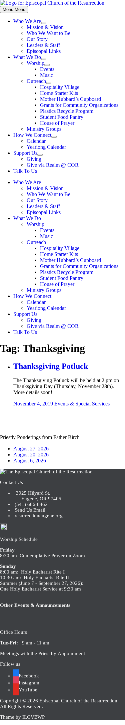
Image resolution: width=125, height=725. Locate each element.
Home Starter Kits (59, 93)
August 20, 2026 (31, 454)
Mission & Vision (45, 27)
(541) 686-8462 (30, 504)
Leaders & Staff (43, 45)
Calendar (36, 141)
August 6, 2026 (29, 460)
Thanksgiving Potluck (50, 366)
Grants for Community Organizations (79, 105)
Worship (35, 63)
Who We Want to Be (48, 33)
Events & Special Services (82, 403)
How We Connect (32, 135)
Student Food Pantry (61, 117)
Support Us (25, 153)
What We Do (27, 57)
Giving (34, 159)
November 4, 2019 (33, 403)
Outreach (36, 81)
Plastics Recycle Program (66, 111)
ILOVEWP (33, 717)
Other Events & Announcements (35, 605)
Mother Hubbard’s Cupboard (70, 99)
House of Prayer (57, 123)
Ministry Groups (44, 129)
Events (47, 69)
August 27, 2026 (31, 448)
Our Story (37, 39)
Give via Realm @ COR (53, 165)
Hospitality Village (59, 87)
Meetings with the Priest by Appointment (42, 653)
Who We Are (27, 21)
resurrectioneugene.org (39, 515)
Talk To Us (25, 171)
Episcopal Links (44, 51)
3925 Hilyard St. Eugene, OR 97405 (37, 495)
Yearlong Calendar (46, 147)
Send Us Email (29, 510)
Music (46, 75)
